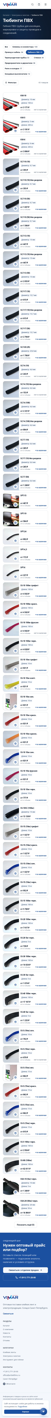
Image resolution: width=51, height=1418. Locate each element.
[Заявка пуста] (39, 4)
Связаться (8, 1313)
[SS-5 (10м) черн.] (25, 1054)
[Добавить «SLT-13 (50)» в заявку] (15, 282)
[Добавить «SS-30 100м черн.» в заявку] (15, 966)
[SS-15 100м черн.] (25, 906)
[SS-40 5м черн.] (25, 1017)
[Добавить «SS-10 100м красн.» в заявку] (15, 614)
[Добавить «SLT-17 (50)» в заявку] (15, 338)
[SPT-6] (25, 572)
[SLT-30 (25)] (25, 352)
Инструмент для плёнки (13, 1359)
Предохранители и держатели (20, 63)
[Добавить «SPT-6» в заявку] (15, 577)
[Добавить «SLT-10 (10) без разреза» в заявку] (15, 190)
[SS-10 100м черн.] (25, 646)
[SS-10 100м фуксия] (25, 628)
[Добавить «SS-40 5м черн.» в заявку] (15, 1022)
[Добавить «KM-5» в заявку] (15, 131)
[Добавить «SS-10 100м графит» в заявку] (15, 595)
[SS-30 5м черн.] (25, 980)
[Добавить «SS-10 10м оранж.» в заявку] (15, 743)
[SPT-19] (25, 518)
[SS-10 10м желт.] (25, 683)
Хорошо (25, 1411)
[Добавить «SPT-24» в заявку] (15, 541)
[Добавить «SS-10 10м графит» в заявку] (15, 669)
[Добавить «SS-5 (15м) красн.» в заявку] (15, 1096)
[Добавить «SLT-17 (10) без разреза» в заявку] (15, 320)
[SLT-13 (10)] (25, 241)
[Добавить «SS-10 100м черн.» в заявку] (15, 651)
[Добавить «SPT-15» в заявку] (15, 505)
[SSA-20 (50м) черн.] (25, 1208)
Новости (6, 1333)
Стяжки (39, 57)
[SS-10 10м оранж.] (25, 739)
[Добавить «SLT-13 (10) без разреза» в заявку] (15, 264)
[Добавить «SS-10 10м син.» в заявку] (15, 762)
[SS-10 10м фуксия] (25, 776)
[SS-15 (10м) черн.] (25, 887)
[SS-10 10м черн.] (25, 794)
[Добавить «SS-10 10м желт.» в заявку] (15, 688)
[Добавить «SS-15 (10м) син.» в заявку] (15, 873)
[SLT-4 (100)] (25, 408)
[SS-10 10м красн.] (25, 720)
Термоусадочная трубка (17, 57)
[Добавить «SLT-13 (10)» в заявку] (15, 245)
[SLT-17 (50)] (25, 333)
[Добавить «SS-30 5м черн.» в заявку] (15, 985)
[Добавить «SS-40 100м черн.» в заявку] (15, 1003)
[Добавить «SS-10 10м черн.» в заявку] (15, 799)
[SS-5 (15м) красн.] (25, 1091)
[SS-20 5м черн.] (25, 943)
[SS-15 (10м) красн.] (25, 850)
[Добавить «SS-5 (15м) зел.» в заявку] (15, 1077)
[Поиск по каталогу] (32, 4)
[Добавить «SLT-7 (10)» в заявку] (15, 449)
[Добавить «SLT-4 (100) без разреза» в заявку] (15, 431)
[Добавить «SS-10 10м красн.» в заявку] (15, 725)
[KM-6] (25, 146)
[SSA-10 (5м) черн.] (25, 1186)
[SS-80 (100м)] (25, 1165)
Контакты (7, 1337)
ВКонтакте (10, 1384)
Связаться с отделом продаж (24, 1270)
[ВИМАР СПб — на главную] (10, 4)
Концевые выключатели (17, 74)
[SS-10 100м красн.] (25, 609)
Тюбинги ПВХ (35, 52)
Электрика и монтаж (20, 15)
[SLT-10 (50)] (25, 204)
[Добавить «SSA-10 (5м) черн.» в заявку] (15, 1192)
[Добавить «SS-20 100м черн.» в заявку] (15, 929)
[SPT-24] (25, 536)
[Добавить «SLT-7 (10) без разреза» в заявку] (15, 468)
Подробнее (22, 1406)
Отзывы (6, 1340)
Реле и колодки (13, 68)
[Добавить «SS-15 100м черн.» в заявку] (15, 910)
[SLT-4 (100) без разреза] (25, 426)
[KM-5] (25, 124)
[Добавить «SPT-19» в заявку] (15, 523)
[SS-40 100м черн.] (25, 998)
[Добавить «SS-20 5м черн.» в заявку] (15, 947)
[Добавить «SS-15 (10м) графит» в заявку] (15, 836)
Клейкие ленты (9, 1352)
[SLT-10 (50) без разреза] (25, 222)
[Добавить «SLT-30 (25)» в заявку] (15, 357)
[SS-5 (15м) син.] (25, 1110)
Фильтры (12, 82)
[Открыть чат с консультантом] (43, 1411)
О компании (8, 1329)
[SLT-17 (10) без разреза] (25, 315)
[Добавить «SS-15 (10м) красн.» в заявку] (15, 855)
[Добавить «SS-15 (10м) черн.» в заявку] (15, 892)
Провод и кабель (14, 52)
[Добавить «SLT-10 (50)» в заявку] (15, 208)
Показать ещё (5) (25, 1224)
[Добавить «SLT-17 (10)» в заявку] (15, 301)
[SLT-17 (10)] (25, 296)
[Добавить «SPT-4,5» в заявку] (15, 559)
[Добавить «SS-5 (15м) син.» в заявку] (15, 1114)
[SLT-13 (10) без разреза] (25, 259)
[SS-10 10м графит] (25, 665)
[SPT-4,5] (25, 554)
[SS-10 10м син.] (25, 757)
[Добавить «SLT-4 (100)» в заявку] (15, 412)
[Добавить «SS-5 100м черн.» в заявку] (15, 1151)
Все (6, 47)
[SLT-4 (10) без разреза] (25, 389)
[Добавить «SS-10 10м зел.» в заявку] (15, 706)
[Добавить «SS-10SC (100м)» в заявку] (15, 818)
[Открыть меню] (45, 4)
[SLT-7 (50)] (25, 482)
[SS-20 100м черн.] (25, 924)
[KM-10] (25, 102)
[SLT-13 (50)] (25, 278)
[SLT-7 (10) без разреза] (25, 463)
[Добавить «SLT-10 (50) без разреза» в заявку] (15, 227)
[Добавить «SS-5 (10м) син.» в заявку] (15, 1040)
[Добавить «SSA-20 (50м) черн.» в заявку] (15, 1214)
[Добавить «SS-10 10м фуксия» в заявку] (15, 781)
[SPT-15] (25, 500)
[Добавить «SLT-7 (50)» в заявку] (15, 487)
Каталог (6, 15)
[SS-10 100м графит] (25, 590)
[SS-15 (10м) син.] (25, 869)
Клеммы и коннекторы (25, 47)
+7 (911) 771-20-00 (27, 1277)
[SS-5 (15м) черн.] (25, 1128)
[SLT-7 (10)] (25, 445)
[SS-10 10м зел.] (25, 702)
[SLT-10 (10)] (25, 167)
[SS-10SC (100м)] (25, 813)
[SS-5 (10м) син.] (25, 1036)
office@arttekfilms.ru (11, 1375)
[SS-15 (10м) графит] (25, 831)
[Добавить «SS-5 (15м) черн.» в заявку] (15, 1133)
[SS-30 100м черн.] (25, 961)
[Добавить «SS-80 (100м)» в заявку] (15, 1170)
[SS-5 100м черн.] (25, 1147)
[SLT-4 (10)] (25, 371)
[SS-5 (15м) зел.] (25, 1073)
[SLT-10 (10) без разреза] (25, 185)
